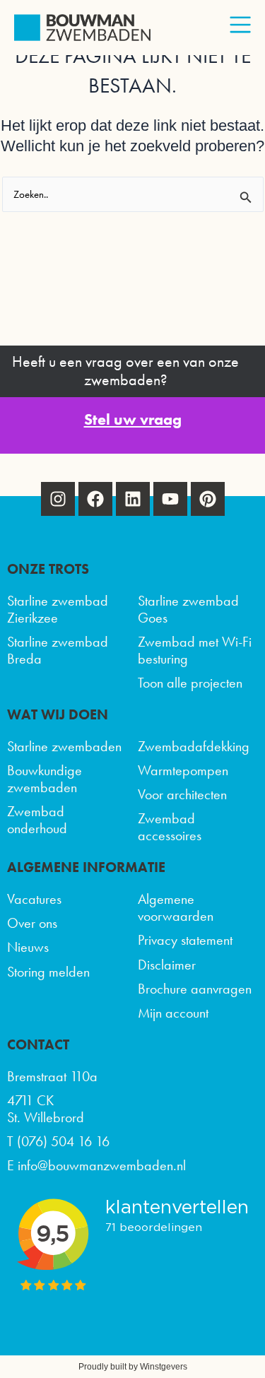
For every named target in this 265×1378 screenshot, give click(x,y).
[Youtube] (170, 499)
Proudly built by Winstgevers (132, 1367)
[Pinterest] (208, 499)
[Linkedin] (133, 499)
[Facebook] (95, 499)
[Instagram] (58, 499)
